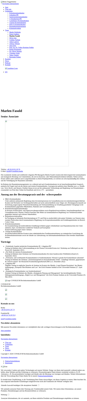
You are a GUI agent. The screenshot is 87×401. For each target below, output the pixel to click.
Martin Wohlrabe (15, 32)
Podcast (7, 63)
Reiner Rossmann (15, 49)
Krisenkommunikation (16, 13)
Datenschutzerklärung (12, 361)
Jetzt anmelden (6, 331)
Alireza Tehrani (14, 44)
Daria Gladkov (14, 34)
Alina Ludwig (14, 42)
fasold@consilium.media (14, 171)
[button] (10, 385)
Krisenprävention (15, 28)
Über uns (8, 9)
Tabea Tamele (14, 55)
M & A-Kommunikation (17, 24)
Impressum (8, 363)
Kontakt (8, 65)
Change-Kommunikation (17, 23)
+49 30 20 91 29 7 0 (8, 310)
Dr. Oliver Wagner (15, 51)
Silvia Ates (13, 38)
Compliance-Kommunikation (19, 21)
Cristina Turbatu (14, 40)
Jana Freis (12, 45)
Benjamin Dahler (15, 57)
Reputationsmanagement (17, 26)
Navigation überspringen (10, 4)
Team (7, 30)
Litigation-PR (13, 15)
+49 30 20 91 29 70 (13, 169)
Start (6, 7)
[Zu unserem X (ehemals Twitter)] (6, 299)
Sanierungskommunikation (18, 17)
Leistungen (9, 11)
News (7, 61)
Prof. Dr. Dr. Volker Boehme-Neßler (21, 47)
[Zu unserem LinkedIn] (6, 290)
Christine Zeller (14, 53)
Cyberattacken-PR (15, 19)
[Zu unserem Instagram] (6, 295)
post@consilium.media (8, 319)
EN (6, 72)
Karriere (8, 59)
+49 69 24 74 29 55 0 (8, 315)
